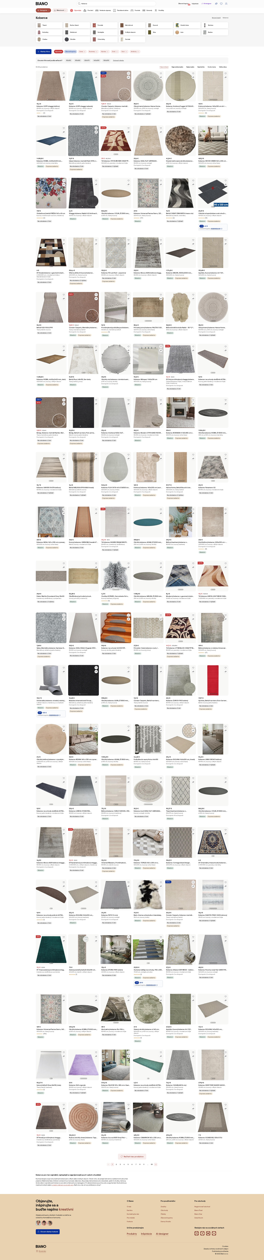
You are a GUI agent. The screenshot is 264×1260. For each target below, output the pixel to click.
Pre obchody (199, 1201)
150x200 (106, 60)
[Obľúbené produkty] (221, 4)
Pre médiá (131, 1218)
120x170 (87, 60)
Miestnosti (60, 10)
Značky (163, 1206)
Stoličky (161, 10)
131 (152, 1164)
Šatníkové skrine (122, 10)
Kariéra (129, 1210)
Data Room (198, 1218)
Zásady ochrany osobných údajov (216, 1249)
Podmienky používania (220, 1251)
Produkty (132, 1233)
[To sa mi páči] (63, 73)
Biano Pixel (198, 1210)
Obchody (164, 1210)
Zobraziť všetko (118, 60)
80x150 (68, 60)
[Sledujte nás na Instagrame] (196, 1233)
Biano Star (198, 1214)
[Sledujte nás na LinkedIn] (214, 1233)
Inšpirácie (195, 3)
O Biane (130, 1201)
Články (163, 1214)
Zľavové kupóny (184, 4)
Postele (137, 10)
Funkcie (130, 1221)
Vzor (123, 51)
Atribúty (134, 51)
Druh (113, 51)
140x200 (96, 60)
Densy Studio (166, 1221)
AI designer (207, 3)
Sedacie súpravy (105, 10)
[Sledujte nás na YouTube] (208, 1233)
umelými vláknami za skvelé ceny (62, 1185)
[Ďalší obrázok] (65, 85)
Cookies (225, 1246)
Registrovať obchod (202, 1206)
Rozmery (92, 51)
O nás (129, 1206)
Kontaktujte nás (133, 1214)
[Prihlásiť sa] (226, 4)
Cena (81, 51)
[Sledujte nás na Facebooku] (202, 1233)
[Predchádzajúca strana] (108, 1164)
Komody (149, 10)
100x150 (77, 60)
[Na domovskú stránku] (46, 3)
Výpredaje (77, 10)
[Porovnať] (63, 77)
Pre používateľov (168, 1201)
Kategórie (43, 10)
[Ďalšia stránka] (155, 1164)
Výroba (103, 51)
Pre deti (90, 10)
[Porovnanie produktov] (216, 4)
